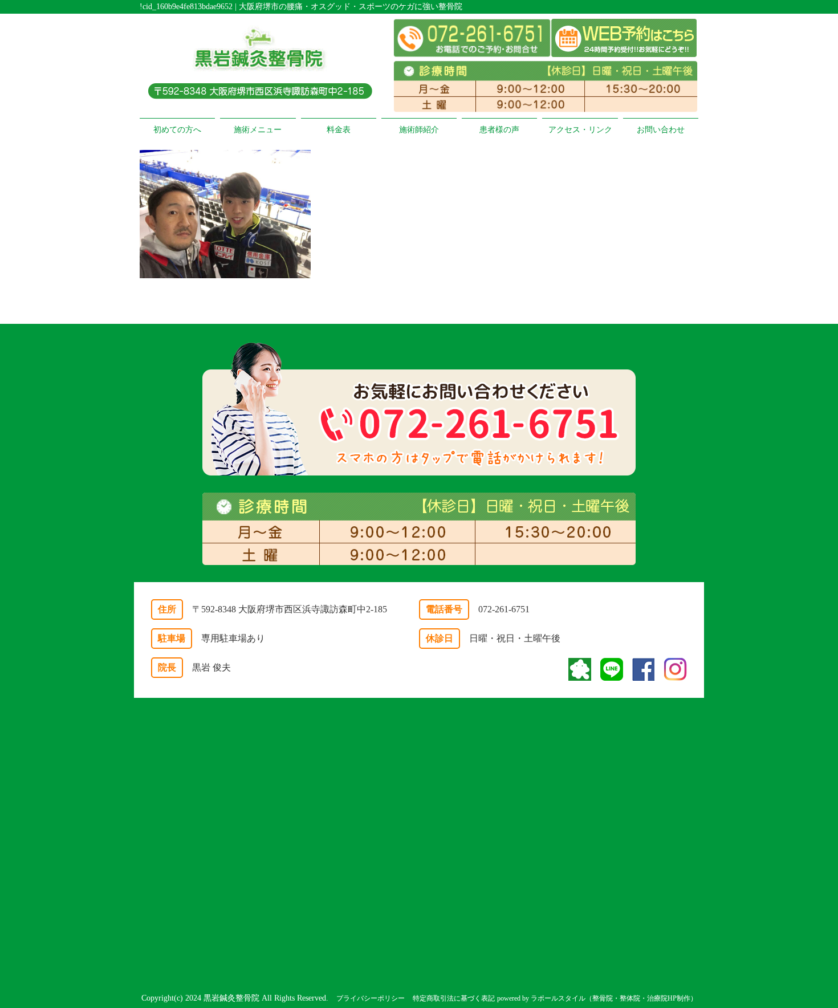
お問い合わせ (661, 129)
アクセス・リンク (580, 129)
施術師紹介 (419, 129)
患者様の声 (499, 129)
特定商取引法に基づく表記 (454, 998)
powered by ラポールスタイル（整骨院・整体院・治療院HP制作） (597, 998)
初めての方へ (177, 129)
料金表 (339, 129)
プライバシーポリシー (370, 998)
